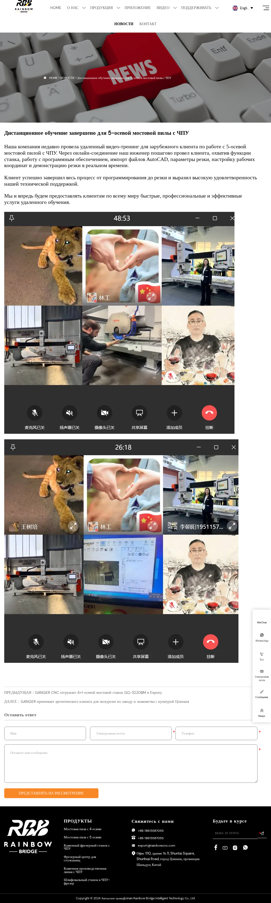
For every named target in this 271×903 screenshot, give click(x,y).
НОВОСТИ (67, 78)
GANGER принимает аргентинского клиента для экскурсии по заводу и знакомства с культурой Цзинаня (105, 701)
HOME (53, 78)
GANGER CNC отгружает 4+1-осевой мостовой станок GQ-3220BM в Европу (98, 692)
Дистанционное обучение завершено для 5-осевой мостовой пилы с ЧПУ (124, 78)
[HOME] (24, 6)
